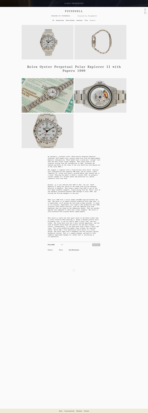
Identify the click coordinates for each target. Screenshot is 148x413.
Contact (86, 411)
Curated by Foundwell (60, 16)
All (53, 20)
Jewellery (79, 20)
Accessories (60, 20)
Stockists (79, 411)
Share (61, 250)
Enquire (50, 250)
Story (61, 411)
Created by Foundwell (87, 16)
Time (86, 20)
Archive (93, 20)
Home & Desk (70, 20)
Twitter (61, 251)
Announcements (69, 411)
